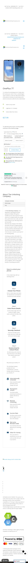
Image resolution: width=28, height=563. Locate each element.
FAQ (6, 205)
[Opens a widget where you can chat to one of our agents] (5, 560)
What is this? (12, 162)
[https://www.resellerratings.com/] (12, 459)
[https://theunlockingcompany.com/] (11, 21)
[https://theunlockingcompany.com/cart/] (23, 46)
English (18, 561)
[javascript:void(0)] (14, 70)
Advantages (8, 203)
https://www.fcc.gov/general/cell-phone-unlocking (13, 533)
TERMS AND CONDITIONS (10, 485)
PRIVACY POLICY (7, 487)
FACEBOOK (6, 481)
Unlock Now (15, 150)
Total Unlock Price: (8, 132)
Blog (5, 490)
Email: (14, 37)
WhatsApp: (14, 38)
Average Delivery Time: (17, 134)
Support (5, 492)
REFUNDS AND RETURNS (9, 488)
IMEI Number (7, 144)
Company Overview (9, 201)
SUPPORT (12, 11)
